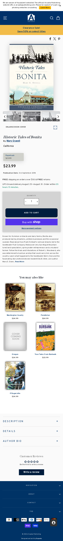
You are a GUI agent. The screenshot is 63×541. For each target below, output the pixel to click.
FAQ (31, 511)
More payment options (31, 228)
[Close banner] (60, 5)
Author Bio (12, 441)
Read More (19, 262)
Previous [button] (5, 116)
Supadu (39, 539)
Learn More (45, 8)
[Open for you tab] (53, 522)
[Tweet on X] (54, 38)
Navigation (31, 485)
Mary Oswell (13, 141)
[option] (12, 116)
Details (9, 431)
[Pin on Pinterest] (59, 38)
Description (13, 421)
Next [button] (58, 116)
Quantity (31, 196)
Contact (31, 503)
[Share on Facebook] (50, 38)
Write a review (31, 472)
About (31, 494)
